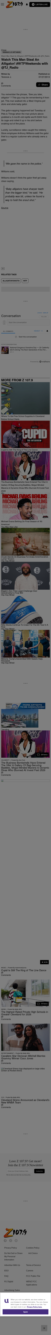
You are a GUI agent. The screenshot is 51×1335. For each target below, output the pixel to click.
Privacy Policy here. (34, 1307)
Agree (25, 1312)
